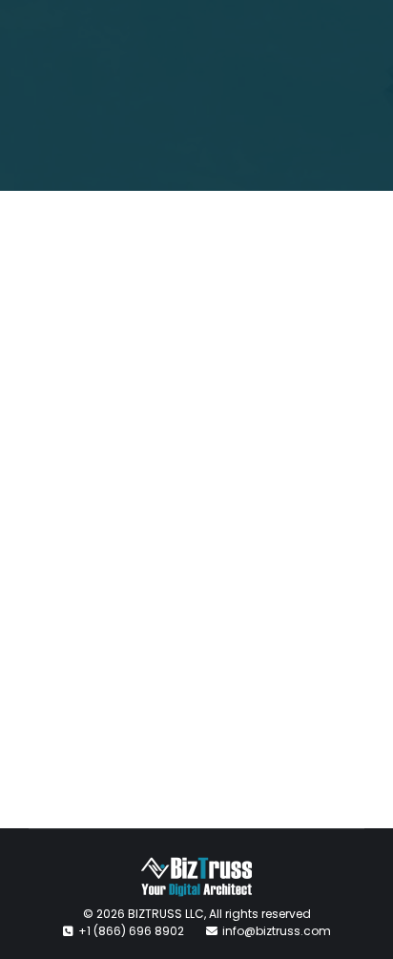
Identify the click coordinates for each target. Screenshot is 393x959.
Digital (77, 584)
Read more (109, 704)
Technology (144, 584)
